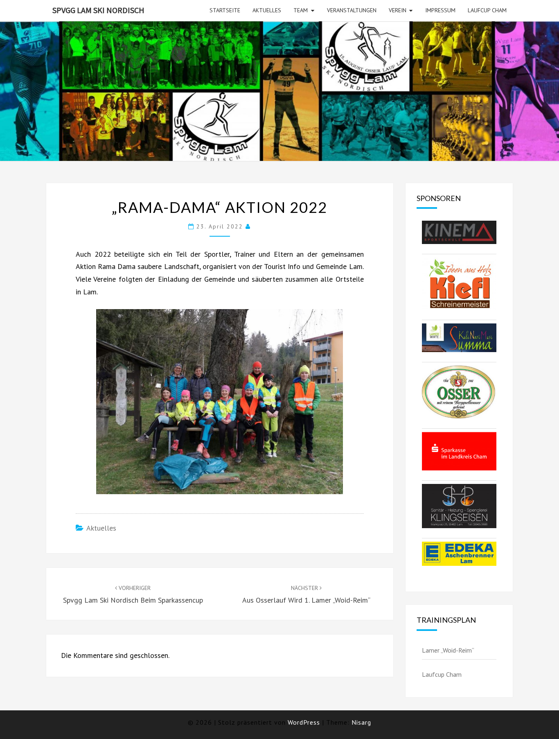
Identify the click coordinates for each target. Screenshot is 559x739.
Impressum (440, 10)
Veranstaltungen (351, 10)
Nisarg (361, 722)
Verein (397, 10)
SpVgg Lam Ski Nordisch (98, 10)
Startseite (225, 10)
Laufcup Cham (487, 10)
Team (300, 10)
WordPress (304, 722)
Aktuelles (266, 10)
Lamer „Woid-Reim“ (448, 650)
